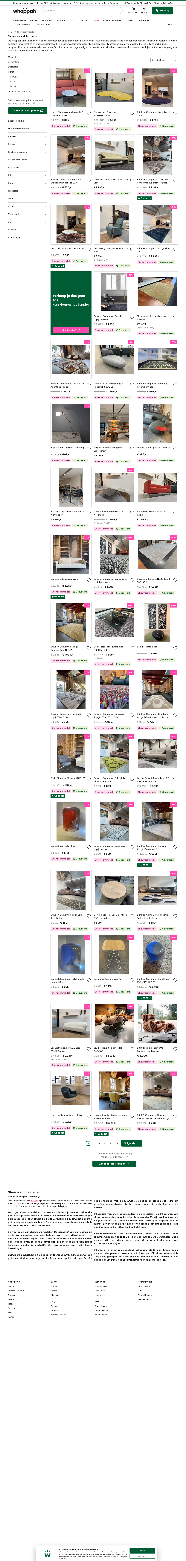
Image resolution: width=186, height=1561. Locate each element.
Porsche (55, 1286)
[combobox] (84, 10)
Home (10, 32)
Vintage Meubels (58, 1314)
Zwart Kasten (101, 1314)
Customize (141, 1556)
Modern (54, 1310)
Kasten (11, 1317)
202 (118, 1143)
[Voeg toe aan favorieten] (89, 113)
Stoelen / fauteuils (16, 1290)
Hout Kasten (100, 1295)
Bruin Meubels (101, 1306)
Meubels (12, 1286)
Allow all (142, 1550)
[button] (147, 3)
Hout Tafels (100, 1290)
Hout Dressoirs (144, 1286)
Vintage (54, 1306)
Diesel (54, 1290)
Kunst (10, 1312)
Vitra (140, 1290)
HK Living (55, 1295)
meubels (34, 1200)
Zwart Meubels (101, 1310)
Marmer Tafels (144, 1299)
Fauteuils (12, 1295)
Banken (11, 1308)
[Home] (24, 11)
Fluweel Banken (145, 1295)
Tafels (10, 1303)
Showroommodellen (26, 32)
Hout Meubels (101, 1286)
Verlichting (12, 1299)
